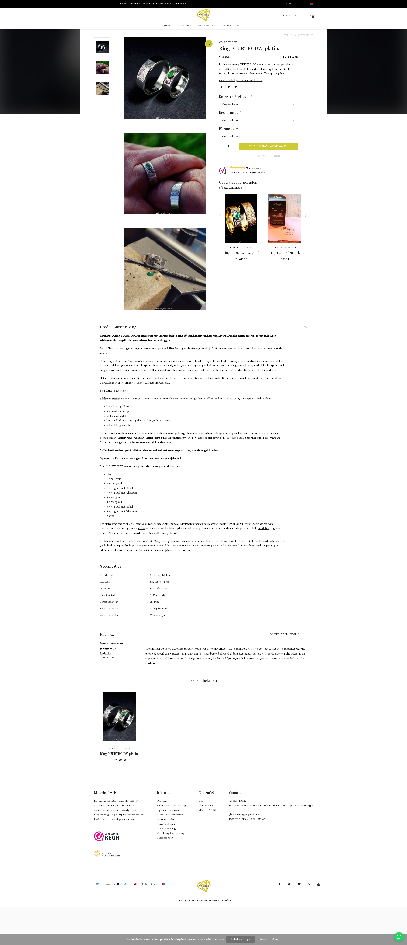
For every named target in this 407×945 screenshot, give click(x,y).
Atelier (226, 25)
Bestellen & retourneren (170, 814)
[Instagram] (289, 884)
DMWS (216, 900)
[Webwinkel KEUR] (107, 836)
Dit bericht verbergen (240, 939)
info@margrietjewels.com (246, 814)
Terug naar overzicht (298, 35)
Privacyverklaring (166, 824)
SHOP (167, 25)
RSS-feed (226, 900)
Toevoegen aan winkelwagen (268, 146)
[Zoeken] (304, 15)
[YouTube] (318, 884)
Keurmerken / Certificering (171, 805)
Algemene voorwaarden (169, 810)
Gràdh (258, 541)
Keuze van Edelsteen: (235, 96)
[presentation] (220, 215)
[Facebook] (279, 884)
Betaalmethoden (166, 819)
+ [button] (234, 146)
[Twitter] (299, 884)
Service (286, 15)
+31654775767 (239, 801)
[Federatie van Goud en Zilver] (107, 853)
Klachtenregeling (166, 828)
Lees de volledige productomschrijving (241, 80)
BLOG (240, 25)
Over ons (162, 801)
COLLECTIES (183, 25)
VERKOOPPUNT (206, 25)
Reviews (256, 168)
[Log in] (296, 15)
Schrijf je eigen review (284, 634)
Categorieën (207, 792)
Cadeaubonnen (165, 837)
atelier (141, 528)
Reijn (272, 541)
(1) (296, 57)
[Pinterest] (309, 884)
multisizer (263, 528)
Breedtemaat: (230, 112)
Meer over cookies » (269, 939)
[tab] (203, 327)
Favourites (209, 43)
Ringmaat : (228, 128)
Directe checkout (268, 156)
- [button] (222, 146)
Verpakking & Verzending (170, 833)
